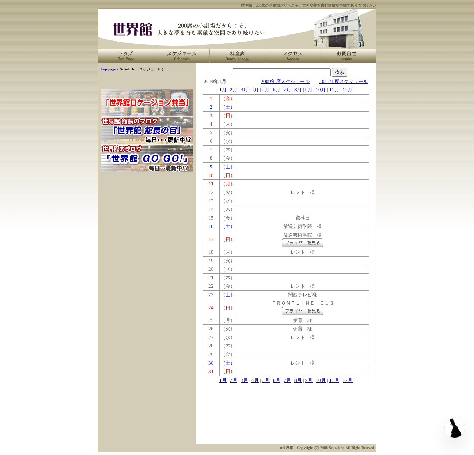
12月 (348, 89)
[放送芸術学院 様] (302, 245)
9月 (309, 89)
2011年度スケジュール (343, 81)
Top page (108, 69)
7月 (287, 89)
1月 (223, 89)
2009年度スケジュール (285, 81)
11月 (334, 89)
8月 (298, 89)
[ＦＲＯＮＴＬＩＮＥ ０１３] (302, 313)
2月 (233, 89)
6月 (276, 89)
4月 (255, 89)
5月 (266, 89)
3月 (244, 89)
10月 (321, 89)
